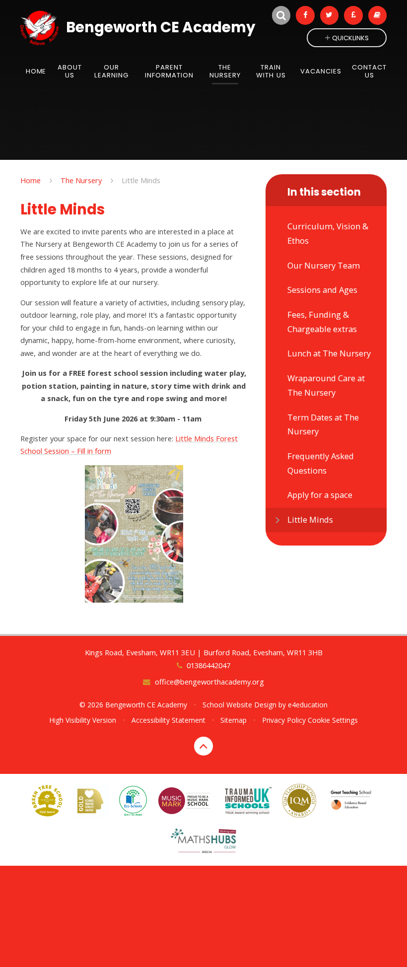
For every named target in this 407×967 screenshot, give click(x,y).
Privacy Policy (284, 720)
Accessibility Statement (168, 720)
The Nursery (81, 180)
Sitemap (233, 720)
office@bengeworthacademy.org (209, 682)
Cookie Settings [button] (333, 720)
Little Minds (141, 180)
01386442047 (208, 665)
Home (30, 180)
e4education (308, 704)
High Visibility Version (82, 720)
